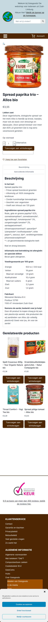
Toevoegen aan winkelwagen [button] (13, 379)
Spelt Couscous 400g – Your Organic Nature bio (13, 365)
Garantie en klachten (14, 528)
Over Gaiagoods (12, 577)
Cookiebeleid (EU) (13, 566)
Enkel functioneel (24, 610)
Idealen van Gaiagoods (17, 581)
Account (41, 36)
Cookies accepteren (24, 604)
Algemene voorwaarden (16, 555)
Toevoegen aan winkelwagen (18, 148)
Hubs (7, 574)
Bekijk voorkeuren (24, 617)
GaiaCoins (10, 570)
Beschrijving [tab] (24, 167)
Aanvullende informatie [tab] (24, 172)
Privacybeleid (11, 531)
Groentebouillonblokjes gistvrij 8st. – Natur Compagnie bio (34, 365)
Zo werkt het (11, 543)
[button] (45, 592)
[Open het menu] (6, 36)
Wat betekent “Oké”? (14, 558)
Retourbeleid (11, 535)
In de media (12, 585)
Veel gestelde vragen (14, 539)
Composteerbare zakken (16, 562)
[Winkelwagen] (33, 36)
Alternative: (21, 143)
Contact (8, 524)
